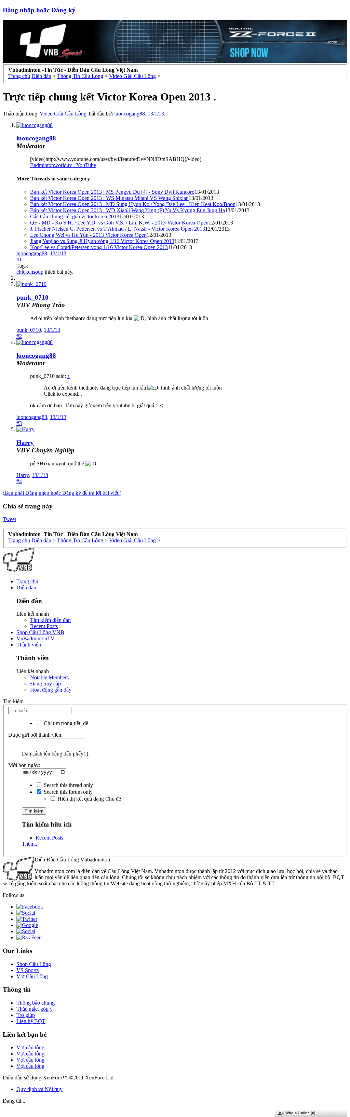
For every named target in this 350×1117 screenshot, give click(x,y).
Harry (25, 442)
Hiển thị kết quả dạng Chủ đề (88, 799)
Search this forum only (67, 792)
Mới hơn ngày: (24, 765)
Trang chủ (27, 581)
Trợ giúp (25, 1015)
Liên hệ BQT (30, 1021)
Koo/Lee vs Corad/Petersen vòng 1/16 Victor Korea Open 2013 (99, 247)
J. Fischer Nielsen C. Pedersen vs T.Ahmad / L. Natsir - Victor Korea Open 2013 (117, 229)
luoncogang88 (129, 114)
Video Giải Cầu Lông (63, 114)
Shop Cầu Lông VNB (40, 632)
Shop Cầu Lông (33, 964)
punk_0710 (32, 297)
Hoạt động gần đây (50, 690)
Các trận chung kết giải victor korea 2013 (74, 216)
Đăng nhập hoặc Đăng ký (39, 10)
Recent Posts (44, 626)
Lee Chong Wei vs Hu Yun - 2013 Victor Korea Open (88, 235)
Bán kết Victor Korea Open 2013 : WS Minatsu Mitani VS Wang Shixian (109, 198)
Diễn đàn (26, 587)
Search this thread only (67, 785)
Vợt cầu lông (30, 1047)
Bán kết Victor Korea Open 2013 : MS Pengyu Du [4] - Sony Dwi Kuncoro (112, 192)
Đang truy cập (45, 683)
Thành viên (28, 645)
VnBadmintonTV (35, 638)
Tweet (9, 519)
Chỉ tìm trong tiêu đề (65, 723)
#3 (19, 423)
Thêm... (30, 844)
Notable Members (49, 677)
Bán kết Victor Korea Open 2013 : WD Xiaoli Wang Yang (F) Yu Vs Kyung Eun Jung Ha (127, 210)
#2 (19, 336)
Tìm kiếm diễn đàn (50, 620)
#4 (19, 481)
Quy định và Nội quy (39, 1089)
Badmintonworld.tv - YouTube (63, 165)
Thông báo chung (35, 1003)
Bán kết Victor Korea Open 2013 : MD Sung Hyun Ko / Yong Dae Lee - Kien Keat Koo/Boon (132, 204)
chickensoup (29, 272)
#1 (19, 259)
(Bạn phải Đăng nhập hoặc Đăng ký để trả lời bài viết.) (62, 493)
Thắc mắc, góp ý (34, 1009)
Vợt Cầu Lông (32, 976)
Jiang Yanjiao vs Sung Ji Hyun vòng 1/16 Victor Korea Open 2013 (102, 241)
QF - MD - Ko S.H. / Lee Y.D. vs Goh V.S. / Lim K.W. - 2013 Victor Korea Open (119, 223)
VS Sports (27, 970)
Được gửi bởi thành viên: (35, 735)
